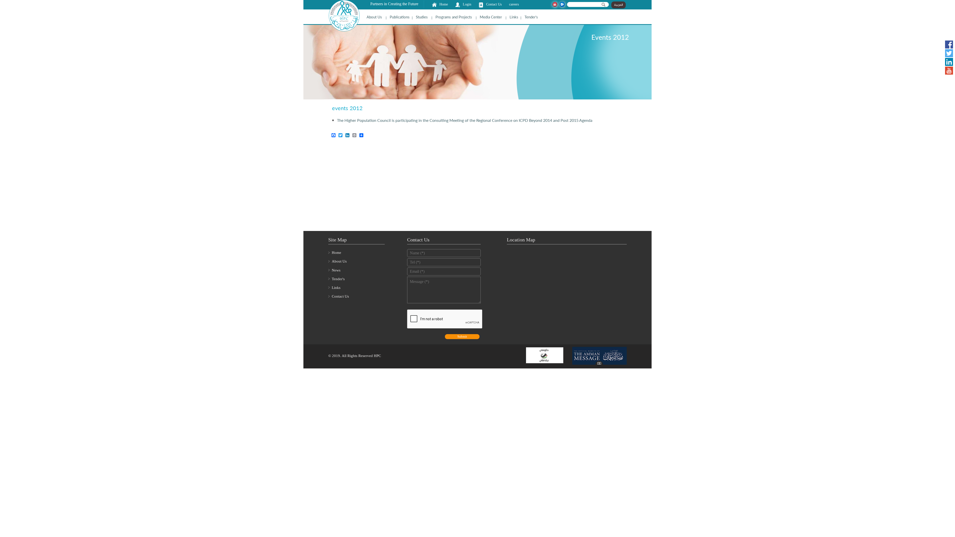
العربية (618, 5)
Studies (422, 17)
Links (514, 17)
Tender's (531, 17)
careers (514, 4)
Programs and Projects (453, 17)
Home (443, 4)
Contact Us (494, 4)
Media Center (491, 17)
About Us (374, 17)
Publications (400, 17)
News (336, 270)
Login (467, 4)
